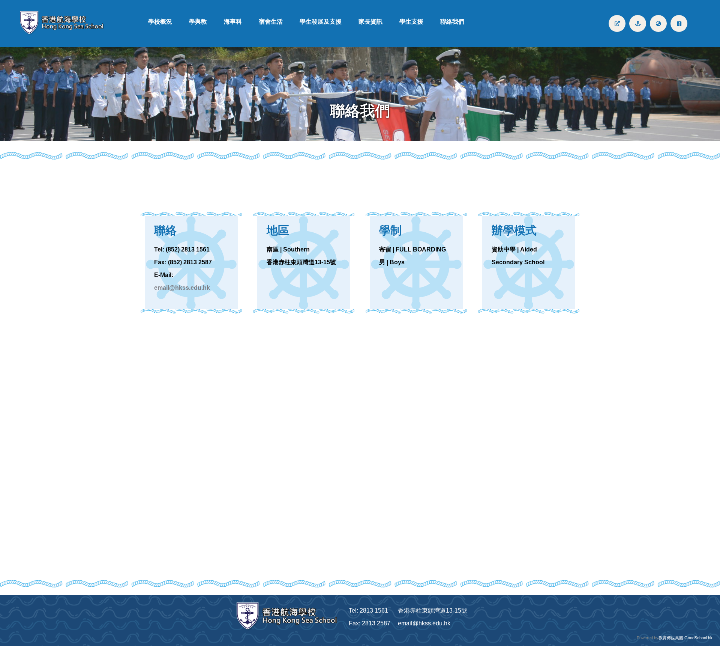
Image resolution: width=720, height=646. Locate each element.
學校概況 (160, 21)
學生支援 (411, 21)
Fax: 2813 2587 (369, 623)
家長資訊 (370, 21)
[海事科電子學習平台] (637, 23)
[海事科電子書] (617, 23)
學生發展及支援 (321, 21)
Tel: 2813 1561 (368, 610)
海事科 (233, 21)
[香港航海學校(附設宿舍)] (65, 23)
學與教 (198, 21)
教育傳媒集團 (670, 637)
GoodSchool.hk (698, 637)
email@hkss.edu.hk (182, 288)
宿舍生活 (271, 21)
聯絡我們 (452, 21)
